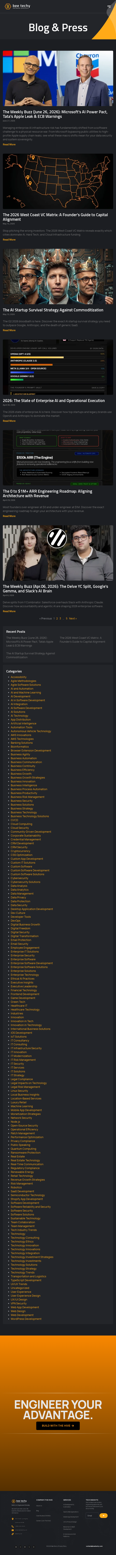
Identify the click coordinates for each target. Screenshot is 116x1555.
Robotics (16, 1187)
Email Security (19, 944)
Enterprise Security (23, 955)
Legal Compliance (22, 1079)
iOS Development (21, 1033)
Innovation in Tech (22, 1021)
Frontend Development (25, 994)
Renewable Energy (22, 1172)
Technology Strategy (23, 1268)
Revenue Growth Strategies (28, 1179)
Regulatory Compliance (25, 1168)
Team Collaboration (23, 1222)
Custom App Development (27, 859)
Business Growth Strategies (28, 777)
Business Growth (21, 773)
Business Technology (24, 812)
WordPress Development (26, 1319)
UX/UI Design (19, 1299)
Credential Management (26, 839)
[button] (109, 6)
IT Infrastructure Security (26, 1048)
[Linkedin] (25, 1547)
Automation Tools (21, 727)
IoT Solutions (19, 1036)
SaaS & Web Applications (70, 1512)
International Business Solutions (30, 1029)
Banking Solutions (22, 743)
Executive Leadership (24, 986)
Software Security (22, 1210)
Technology (18, 1234)
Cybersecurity (19, 878)
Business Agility (20, 754)
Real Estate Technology (25, 1160)
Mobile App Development (26, 1110)
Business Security (22, 801)
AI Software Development (26, 708)
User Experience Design (25, 1295)
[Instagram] (20, 1547)
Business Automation (24, 758)
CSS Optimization (21, 855)
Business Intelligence (24, 785)
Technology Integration (25, 1253)
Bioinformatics (20, 746)
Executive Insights (22, 982)
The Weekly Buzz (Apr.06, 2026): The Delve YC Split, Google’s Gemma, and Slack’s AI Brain (55, 588)
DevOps (15, 920)
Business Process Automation (29, 789)
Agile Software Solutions (26, 685)
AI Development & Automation (68, 1506)
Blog (37, 1511)
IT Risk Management (23, 1060)
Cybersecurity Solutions (25, 882)
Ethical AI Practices (22, 978)
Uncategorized (20, 1288)
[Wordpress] (33, 1547)
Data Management (22, 893)
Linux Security (19, 1091)
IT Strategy (17, 1075)
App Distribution (21, 719)
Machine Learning (22, 1106)
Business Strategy (22, 808)
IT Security (17, 1063)
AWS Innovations (21, 735)
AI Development (20, 696)
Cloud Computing (21, 824)
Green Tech (18, 1002)
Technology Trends (23, 1272)
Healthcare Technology (25, 1009)
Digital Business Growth (25, 924)
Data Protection (20, 901)
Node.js (15, 1121)
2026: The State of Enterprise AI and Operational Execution (54, 400)
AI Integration (19, 704)
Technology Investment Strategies (32, 1257)
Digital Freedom (20, 928)
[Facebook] (16, 1547)
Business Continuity (23, 766)
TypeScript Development (26, 1280)
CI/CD (14, 820)
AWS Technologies (22, 739)
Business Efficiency (22, 770)
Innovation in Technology (26, 1025)
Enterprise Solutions (23, 971)
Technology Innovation (25, 1245)
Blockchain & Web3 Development (69, 1528)
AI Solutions (18, 712)
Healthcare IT (19, 1005)
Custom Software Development (30, 870)
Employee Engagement (25, 947)
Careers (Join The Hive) (43, 1521)
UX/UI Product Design (70, 1522)
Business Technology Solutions (30, 816)
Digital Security (20, 932)
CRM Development (22, 843)
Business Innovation (23, 781)
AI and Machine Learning (26, 692)
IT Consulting (19, 1044)
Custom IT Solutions (23, 862)
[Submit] (103, 1515)
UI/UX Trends (19, 1284)
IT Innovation (19, 1052)
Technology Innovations (25, 1249)
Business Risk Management (27, 797)
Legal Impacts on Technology (29, 1083)
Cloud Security (20, 828)
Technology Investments (26, 1261)
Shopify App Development (27, 1199)
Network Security (21, 1118)
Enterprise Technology (25, 975)
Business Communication (26, 762)
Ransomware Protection (25, 1152)
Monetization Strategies (26, 1114)
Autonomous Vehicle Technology (31, 731)
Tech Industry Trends (24, 1230)
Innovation (17, 1017)
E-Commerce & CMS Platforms (69, 1535)
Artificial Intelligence (23, 723)
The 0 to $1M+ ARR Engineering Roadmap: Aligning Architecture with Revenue (47, 493)
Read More (9, 144)
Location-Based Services (26, 1098)
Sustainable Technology (25, 1218)
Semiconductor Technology (28, 1195)
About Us (39, 1506)
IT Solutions (18, 1071)
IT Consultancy (20, 1040)
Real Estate (18, 1156)
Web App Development (25, 1307)
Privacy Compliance (23, 1141)
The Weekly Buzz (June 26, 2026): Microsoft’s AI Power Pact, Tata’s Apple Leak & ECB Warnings (55, 114)
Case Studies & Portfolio (43, 1516)
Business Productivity (24, 793)
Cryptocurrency (20, 851)
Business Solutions (22, 804)
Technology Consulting (25, 1237)
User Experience (21, 1292)
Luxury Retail (19, 1102)
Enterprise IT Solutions (25, 951)
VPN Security (19, 1303)
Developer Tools (21, 917)
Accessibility (18, 677)
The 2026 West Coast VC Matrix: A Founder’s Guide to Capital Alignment (55, 217)
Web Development (22, 1315)
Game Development (23, 998)
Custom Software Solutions (27, 874)
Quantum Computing (23, 1148)
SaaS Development (22, 1191)
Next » (73, 618)
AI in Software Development (28, 700)
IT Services (17, 1067)
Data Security (19, 905)
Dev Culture (18, 913)
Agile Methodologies (23, 681)
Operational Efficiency (24, 1129)
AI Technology (19, 715)
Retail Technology (22, 1176)
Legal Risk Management (25, 1087)
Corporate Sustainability (26, 835)
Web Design (18, 1311)
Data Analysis (19, 886)
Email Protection (21, 940)
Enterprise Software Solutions (29, 967)
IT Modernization (21, 1056)
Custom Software (21, 866)
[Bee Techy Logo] (17, 6)
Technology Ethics (22, 1241)
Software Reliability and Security (31, 1206)
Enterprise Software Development (32, 963)
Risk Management (22, 1183)
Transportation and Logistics (28, 1276)
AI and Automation (22, 688)
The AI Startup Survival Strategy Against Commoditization (53, 310)
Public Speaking (20, 1145)
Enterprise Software (23, 959)
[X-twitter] (29, 1547)
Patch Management (23, 1133)
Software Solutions (22, 1214)
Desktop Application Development (32, 909)
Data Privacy (18, 897)
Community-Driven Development (31, 831)
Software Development (25, 1203)
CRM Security (19, 847)
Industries (17, 1013)
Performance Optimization (27, 1137)
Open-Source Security (24, 1125)
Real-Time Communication (27, 1164)
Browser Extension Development (31, 750)
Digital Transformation (25, 936)
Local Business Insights (25, 1094)
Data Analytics (20, 889)
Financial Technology (24, 990)
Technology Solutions (24, 1264)
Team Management (23, 1226)
